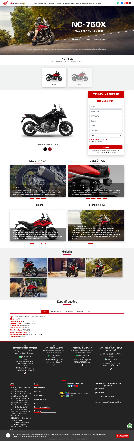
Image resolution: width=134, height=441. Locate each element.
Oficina (78, 3)
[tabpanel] (67, 327)
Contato (98, 3)
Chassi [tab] (89, 311)
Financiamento (70, 3)
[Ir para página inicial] (13, 3)
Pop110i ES (14, 403)
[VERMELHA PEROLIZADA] (50, 149)
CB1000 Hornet (16, 396)
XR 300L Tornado (25, 411)
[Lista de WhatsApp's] (118, 3)
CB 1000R (14, 389)
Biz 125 (24, 396)
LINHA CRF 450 (26, 418)
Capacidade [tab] (69, 311)
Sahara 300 (14, 411)
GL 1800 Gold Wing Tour (18, 425)
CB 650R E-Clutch (16, 394)
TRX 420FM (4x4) (16, 420)
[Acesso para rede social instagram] (125, 3)
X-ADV (17, 407)
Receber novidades (108, 396)
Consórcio (60, 3)
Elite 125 (26, 405)
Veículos (51, 3)
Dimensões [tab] (79, 311)
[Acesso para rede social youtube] (127, 3)
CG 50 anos (23, 403)
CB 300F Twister (16, 387)
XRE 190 (24, 409)
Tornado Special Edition (18, 414)
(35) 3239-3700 (26, 355)
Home (35, 3)
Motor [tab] (45, 311)
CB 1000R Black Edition (18, 392)
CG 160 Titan (23, 400)
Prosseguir (122, 436)
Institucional (42, 3)
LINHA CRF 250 (15, 418)
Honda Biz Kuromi (16, 405)
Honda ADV (24, 407)
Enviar (106, 147)
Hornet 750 (27, 394)
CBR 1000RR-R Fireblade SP (20, 422)
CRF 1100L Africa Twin (18, 416)
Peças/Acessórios (88, 3)
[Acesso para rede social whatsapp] (68, 385)
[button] (32, 199)
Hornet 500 (26, 387)
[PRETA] (45, 149)
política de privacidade (38, 436)
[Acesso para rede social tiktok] (130, 3)
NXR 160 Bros (15, 409)
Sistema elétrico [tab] (56, 311)
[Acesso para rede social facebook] (122, 3)
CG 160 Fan (14, 400)
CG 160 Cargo (15, 398)
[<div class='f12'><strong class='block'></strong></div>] (28, 267)
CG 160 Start (25, 398)
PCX (12, 407)
